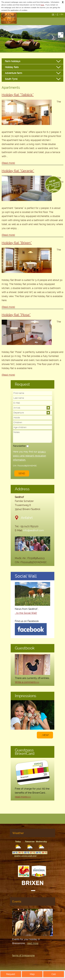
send (21, 473)
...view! (45, 735)
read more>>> (23, 796)
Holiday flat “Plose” (16, 315)
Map (32, 974)
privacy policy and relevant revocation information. (29, 455)
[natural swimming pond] (53, 185)
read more (32, 943)
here (42, 5)
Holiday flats (12, 67)
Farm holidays (12, 61)
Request (10, 974)
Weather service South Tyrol (25, 856)
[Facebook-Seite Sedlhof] (31, 634)
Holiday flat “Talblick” (18, 95)
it (57, 14)
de (53, 14)
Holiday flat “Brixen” (17, 243)
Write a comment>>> (27, 682)
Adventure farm (13, 73)
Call (54, 974)
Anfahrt (27, 518)
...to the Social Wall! (26, 613)
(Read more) (8, 163)
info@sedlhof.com (33, 530)
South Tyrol (11, 79)
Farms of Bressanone (23, 955)
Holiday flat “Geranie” (18, 171)
